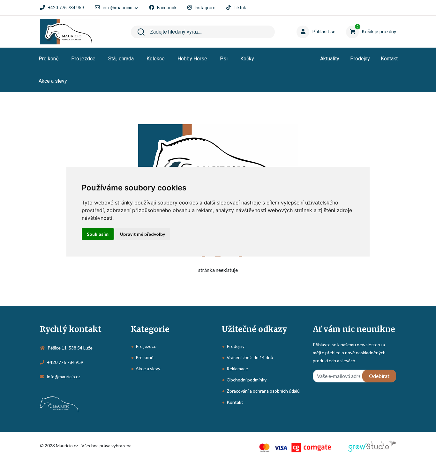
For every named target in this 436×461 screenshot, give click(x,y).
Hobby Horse (192, 59)
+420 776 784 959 (66, 7)
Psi (224, 59)
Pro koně (48, 59)
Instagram (205, 7)
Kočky (247, 59)
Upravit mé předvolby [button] (142, 234)
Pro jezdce (83, 59)
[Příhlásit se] (308, 22)
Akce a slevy (53, 81)
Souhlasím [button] (98, 234)
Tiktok (240, 7)
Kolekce (156, 59)
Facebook (167, 7)
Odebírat (379, 376)
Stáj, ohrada (121, 59)
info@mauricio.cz (120, 7)
